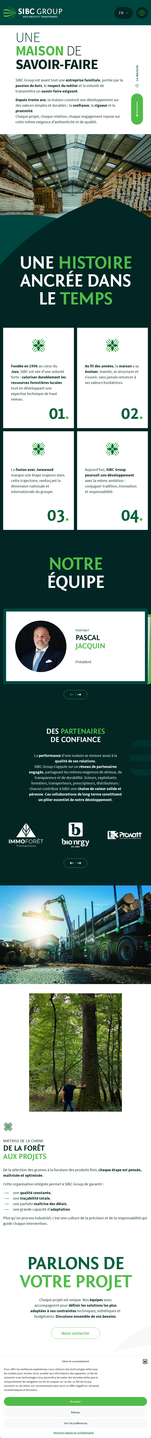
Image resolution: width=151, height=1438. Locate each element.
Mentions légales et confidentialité (73, 1432)
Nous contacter (75, 1333)
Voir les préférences (75, 1423)
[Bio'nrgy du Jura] (26, 835)
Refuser (75, 1412)
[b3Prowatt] (75, 835)
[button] (145, 1361)
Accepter (75, 1401)
